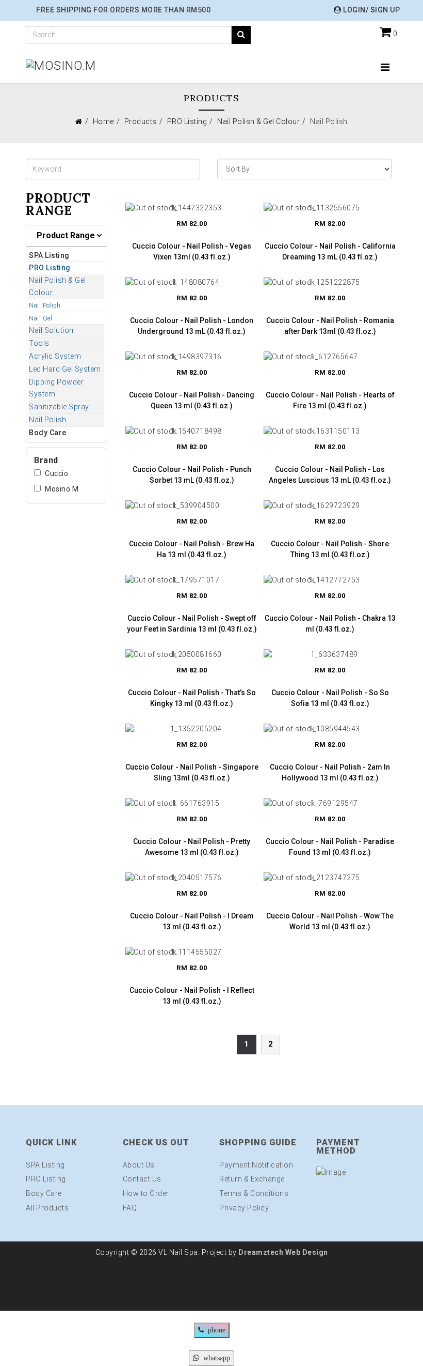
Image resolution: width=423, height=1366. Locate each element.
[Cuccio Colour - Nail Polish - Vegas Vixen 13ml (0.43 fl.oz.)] (191, 208)
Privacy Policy (244, 1208)
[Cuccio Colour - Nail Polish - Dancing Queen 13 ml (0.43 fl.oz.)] (191, 356)
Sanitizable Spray (59, 407)
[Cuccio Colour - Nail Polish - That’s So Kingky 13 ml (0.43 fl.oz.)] (191, 654)
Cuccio (56, 473)
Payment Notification (256, 1165)
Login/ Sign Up (370, 10)
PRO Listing (187, 121)
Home (103, 121)
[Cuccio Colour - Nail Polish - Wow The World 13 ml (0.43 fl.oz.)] (330, 877)
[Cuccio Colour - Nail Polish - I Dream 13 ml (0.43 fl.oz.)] (191, 877)
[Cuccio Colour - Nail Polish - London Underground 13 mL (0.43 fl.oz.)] (191, 282)
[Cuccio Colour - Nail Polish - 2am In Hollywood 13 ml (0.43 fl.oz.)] (330, 729)
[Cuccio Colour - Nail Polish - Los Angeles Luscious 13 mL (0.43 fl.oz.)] (330, 431)
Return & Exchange (252, 1179)
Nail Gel (40, 318)
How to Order (146, 1193)
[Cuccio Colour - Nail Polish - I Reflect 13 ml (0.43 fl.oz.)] (191, 952)
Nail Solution (51, 330)
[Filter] (241, 35)
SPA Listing (49, 255)
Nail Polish (45, 305)
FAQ (130, 1208)
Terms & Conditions (253, 1193)
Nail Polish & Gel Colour (258, 121)
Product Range (66, 235)
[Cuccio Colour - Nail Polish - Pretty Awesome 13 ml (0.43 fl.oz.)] (191, 803)
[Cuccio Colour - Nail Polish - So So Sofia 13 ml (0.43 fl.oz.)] (330, 654)
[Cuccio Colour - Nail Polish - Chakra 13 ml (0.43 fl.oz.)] (330, 580)
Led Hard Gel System (65, 369)
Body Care (48, 432)
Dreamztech (260, 1252)
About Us (139, 1165)
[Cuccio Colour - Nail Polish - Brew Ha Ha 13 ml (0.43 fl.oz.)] (191, 505)
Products (140, 121)
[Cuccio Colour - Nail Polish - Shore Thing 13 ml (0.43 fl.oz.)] (330, 505)
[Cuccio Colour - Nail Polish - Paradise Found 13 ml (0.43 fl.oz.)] (330, 803)
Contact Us (142, 1179)
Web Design (305, 1252)
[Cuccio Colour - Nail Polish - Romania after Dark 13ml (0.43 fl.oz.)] (330, 282)
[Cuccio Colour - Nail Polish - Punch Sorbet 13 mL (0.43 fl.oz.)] (191, 431)
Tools (39, 343)
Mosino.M (61, 489)
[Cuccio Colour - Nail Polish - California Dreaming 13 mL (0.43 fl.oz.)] (330, 208)
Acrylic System (55, 356)
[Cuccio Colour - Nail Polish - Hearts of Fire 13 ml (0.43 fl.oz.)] (330, 356)
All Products (47, 1208)
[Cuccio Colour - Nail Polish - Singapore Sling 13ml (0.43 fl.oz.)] (191, 729)
